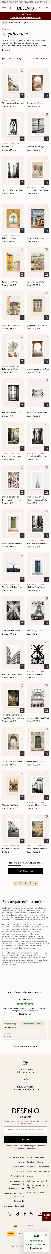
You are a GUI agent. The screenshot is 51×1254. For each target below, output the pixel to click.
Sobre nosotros (17, 1157)
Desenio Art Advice (36, 1157)
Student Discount (16, 1189)
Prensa (21, 1162)
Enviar (25, 1139)
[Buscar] (10, 8)
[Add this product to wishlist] (22, 70)
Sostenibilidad (17, 1176)
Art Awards (19, 1201)
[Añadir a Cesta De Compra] (22, 95)
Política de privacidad (32, 1146)
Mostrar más (25, 871)
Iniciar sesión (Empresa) (13, 1206)
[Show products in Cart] (47, 8)
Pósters (14, 23)
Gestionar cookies (35, 1192)
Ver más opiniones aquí (25, 1046)
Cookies (31, 1176)
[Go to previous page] (15, 883)
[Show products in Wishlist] (41, 8)
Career (20, 1171)
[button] (36, 1242)
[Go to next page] (35, 883)
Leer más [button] (7, 50)
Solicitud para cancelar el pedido (38, 1186)
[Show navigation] (4, 8)
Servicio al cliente (35, 1162)
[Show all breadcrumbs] (5, 22)
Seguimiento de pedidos (38, 1167)
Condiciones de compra (38, 1171)
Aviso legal (19, 1167)
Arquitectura (27, 23)
